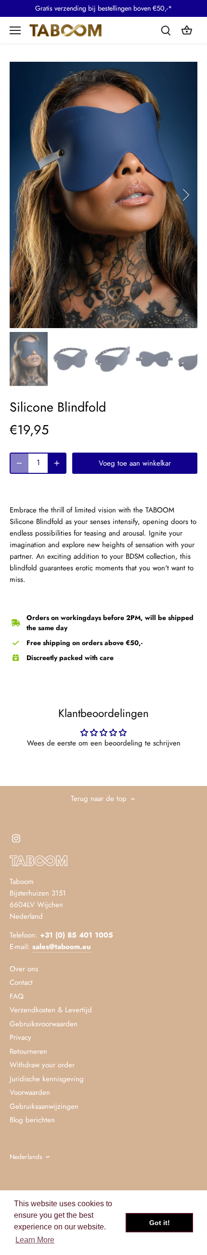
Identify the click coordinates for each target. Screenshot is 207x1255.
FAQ (17, 996)
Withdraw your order (42, 1065)
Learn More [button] (34, 1240)
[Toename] (57, 463)
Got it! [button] (159, 1223)
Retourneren (28, 1051)
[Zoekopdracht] (165, 30)
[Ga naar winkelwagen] (187, 30)
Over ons (24, 969)
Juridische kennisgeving (47, 1079)
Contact (21, 982)
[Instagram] (16, 838)
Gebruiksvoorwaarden (44, 1024)
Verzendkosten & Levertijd (51, 1010)
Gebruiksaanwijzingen (44, 1106)
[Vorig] (22, 195)
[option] (103, 195)
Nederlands (26, 1157)
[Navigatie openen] (15, 30)
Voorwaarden (30, 1092)
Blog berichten (32, 1120)
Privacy (20, 1037)
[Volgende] (185, 195)
